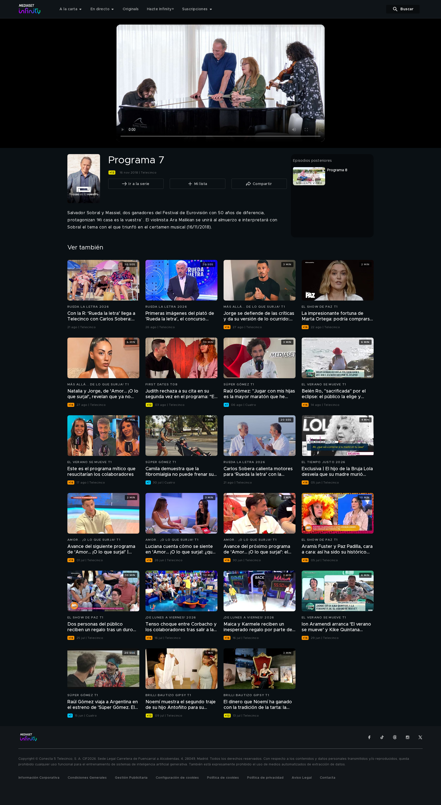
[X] (420, 737)
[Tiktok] (382, 737)
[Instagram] (407, 737)
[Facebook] (369, 737)
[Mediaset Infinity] (29, 9)
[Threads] (395, 737)
